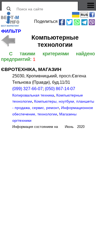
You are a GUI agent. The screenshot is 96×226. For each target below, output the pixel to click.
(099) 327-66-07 (27, 88)
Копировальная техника (33, 95)
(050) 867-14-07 (60, 88)
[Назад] (8, 40)
